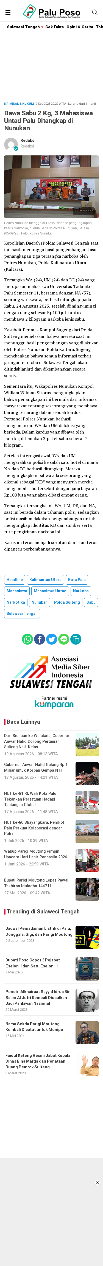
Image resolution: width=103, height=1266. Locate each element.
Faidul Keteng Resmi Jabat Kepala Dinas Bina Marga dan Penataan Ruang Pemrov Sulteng (37, 1061)
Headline (15, 580)
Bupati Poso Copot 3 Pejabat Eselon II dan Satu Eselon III (32, 963)
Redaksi (28, 140)
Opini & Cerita (79, 27)
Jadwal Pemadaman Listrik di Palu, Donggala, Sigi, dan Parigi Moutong (39, 931)
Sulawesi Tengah (23, 27)
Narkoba (81, 591)
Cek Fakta (54, 27)
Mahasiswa (17, 591)
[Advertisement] (51, 1212)
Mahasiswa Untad (50, 591)
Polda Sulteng (67, 602)
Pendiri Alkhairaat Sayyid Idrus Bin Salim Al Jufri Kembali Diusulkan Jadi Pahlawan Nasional (38, 997)
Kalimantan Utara (45, 580)
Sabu (91, 602)
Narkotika (16, 602)
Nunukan (40, 602)
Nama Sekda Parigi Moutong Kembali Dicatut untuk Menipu (34, 1027)
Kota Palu (77, 580)
